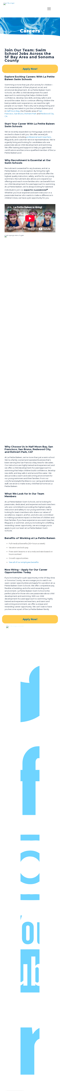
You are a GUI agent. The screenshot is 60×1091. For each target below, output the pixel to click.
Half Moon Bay (13, 111)
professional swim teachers (38, 137)
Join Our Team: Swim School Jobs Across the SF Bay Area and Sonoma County (29, 55)
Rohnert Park (30, 113)
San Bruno (19, 113)
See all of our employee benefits (24, 562)
